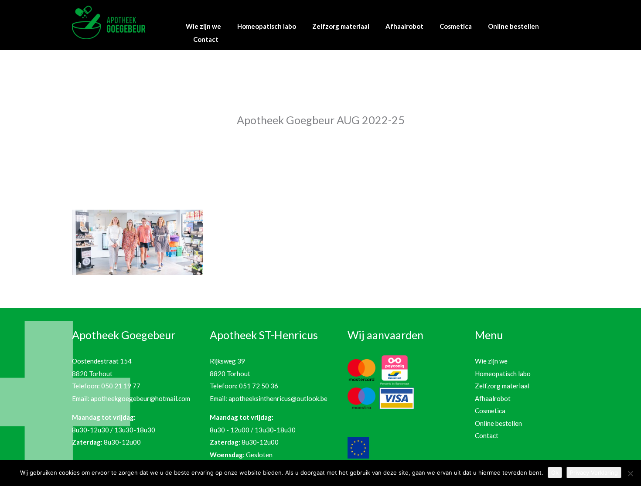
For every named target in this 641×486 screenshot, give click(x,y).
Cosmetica (456, 26)
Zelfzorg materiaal (340, 26)
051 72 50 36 (258, 386)
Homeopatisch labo (266, 26)
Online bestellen (513, 26)
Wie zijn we (203, 26)
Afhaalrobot (404, 26)
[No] (630, 473)
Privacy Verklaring (594, 472)
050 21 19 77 (120, 386)
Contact (205, 39)
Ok (555, 472)
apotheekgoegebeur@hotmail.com (140, 398)
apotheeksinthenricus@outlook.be (277, 398)
